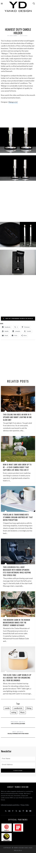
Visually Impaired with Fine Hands (18, 732)
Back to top (17, 850)
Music (22, 712)
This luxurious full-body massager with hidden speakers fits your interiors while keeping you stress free (17, 571)
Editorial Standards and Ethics (10, 805)
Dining (28, 708)
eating (13, 712)
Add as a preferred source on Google (19, 318)
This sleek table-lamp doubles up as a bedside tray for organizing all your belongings (17, 678)
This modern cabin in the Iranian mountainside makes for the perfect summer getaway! (16, 623)
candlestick (18, 708)
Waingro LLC (13, 102)
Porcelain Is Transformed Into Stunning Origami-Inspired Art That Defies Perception (18, 517)
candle (7, 708)
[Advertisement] (18, 20)
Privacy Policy (25, 805)
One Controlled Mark (18, 722)
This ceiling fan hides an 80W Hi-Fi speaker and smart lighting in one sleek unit (17, 417)
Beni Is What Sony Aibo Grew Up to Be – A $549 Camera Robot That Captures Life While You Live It (17, 467)
